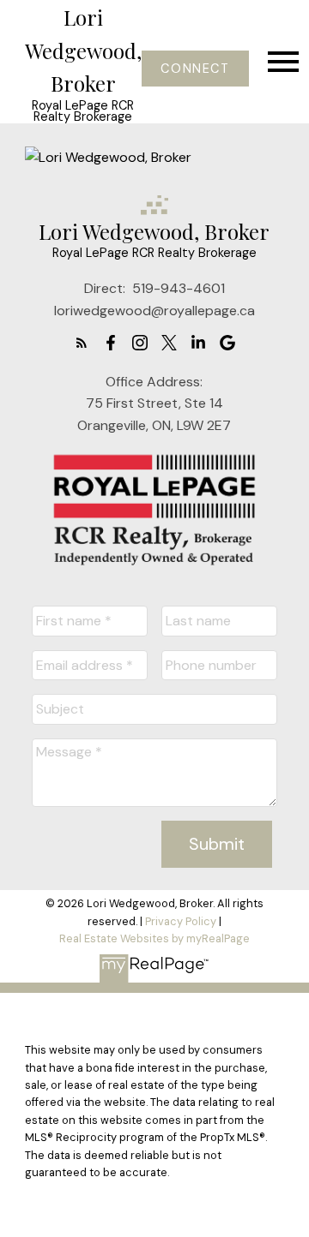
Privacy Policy (180, 921)
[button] (195, 69)
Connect (195, 68)
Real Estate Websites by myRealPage (154, 938)
